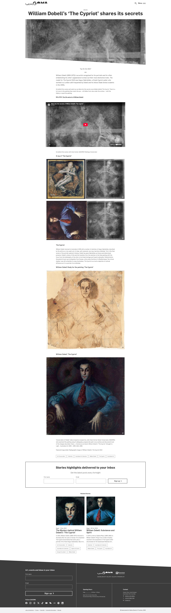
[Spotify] (58, 603)
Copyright (42, 610)
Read (57, 528)
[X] (38, 603)
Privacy (37, 610)
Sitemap (59, 610)
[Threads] (34, 603)
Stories (85, 9)
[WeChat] (50, 603)
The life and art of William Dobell (72, 97)
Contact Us (127, 600)
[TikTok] (42, 603)
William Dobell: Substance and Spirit (100, 531)
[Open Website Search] (136, 3)
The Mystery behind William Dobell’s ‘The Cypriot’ (69, 531)
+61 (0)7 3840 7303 (129, 598)
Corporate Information (51, 610)
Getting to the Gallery (130, 596)
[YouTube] (46, 603)
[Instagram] (30, 603)
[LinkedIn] (62, 603)
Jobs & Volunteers (29, 610)
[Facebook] (26, 603)
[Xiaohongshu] (54, 603)
